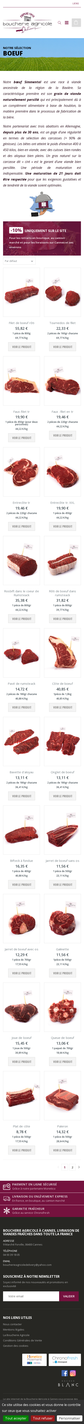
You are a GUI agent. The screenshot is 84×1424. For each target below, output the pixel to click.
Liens (76, 3)
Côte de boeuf (62, 683)
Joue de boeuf (21, 1038)
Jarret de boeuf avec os (21, 949)
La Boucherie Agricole (16, 1335)
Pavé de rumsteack (21, 683)
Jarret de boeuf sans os (62, 861)
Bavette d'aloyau (22, 772)
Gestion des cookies (15, 1346)
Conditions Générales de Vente (22, 1340)
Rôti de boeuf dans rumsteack (62, 593)
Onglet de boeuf (62, 772)
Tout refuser (43, 1418)
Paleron (62, 1126)
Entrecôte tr (21, 502)
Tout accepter (16, 1418)
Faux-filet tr (21, 411)
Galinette (62, 949)
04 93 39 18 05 (11, 1255)
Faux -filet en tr (62, 411)
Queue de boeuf (62, 1038)
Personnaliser (69, 1418)
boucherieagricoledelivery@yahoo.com (27, 1265)
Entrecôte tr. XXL (62, 502)
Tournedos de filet (62, 323)
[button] (59, 23)
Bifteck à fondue (21, 861)
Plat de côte (21, 1126)
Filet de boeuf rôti (21, 323)
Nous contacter (12, 1324)
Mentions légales (13, 1329)
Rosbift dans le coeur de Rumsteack (21, 593)
